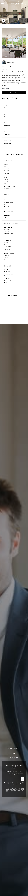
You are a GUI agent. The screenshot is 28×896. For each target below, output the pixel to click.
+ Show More (5, 88)
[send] (22, 779)
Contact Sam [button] (14, 757)
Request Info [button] (14, 92)
